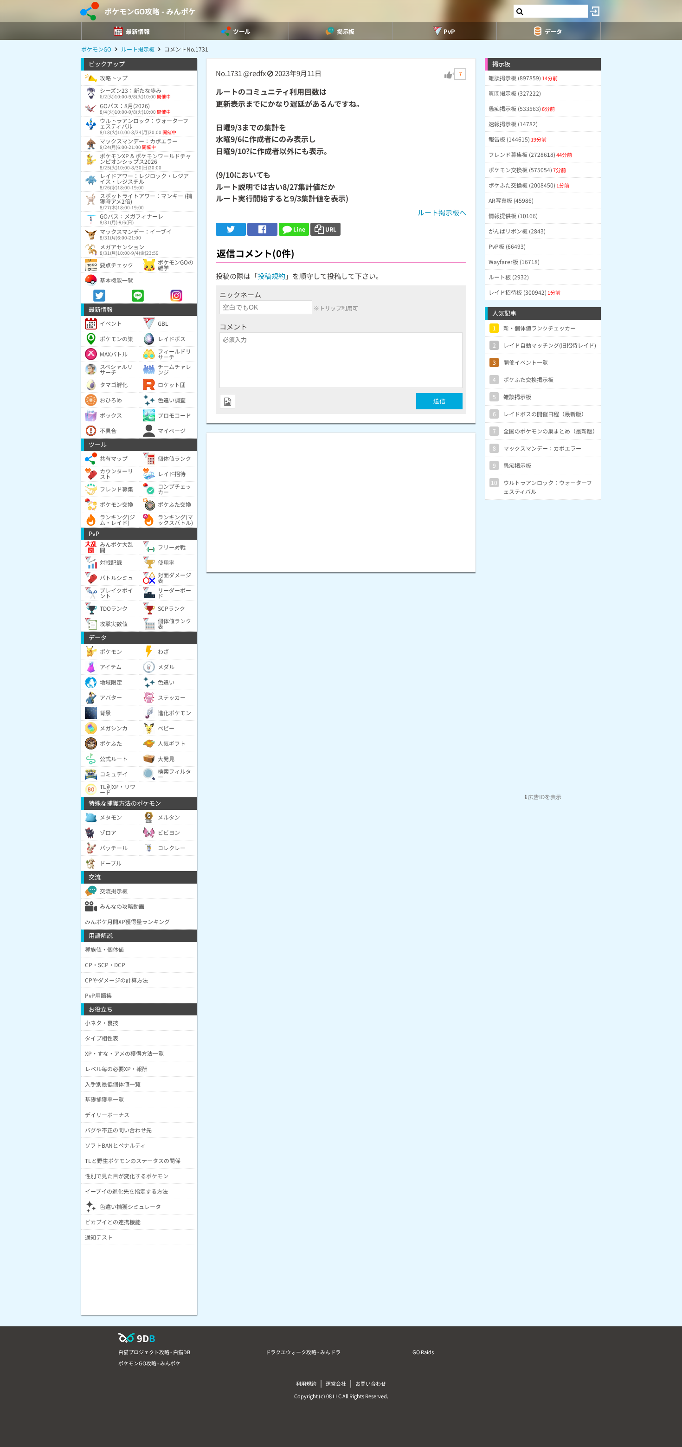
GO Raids (423, 1352)
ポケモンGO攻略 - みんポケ (150, 11)
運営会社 (336, 1383)
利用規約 (306, 1383)
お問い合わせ (370, 1383)
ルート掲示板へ (442, 212)
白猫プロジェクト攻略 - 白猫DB (154, 1352)
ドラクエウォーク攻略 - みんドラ (303, 1352)
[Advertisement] (341, 498)
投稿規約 (271, 276)
